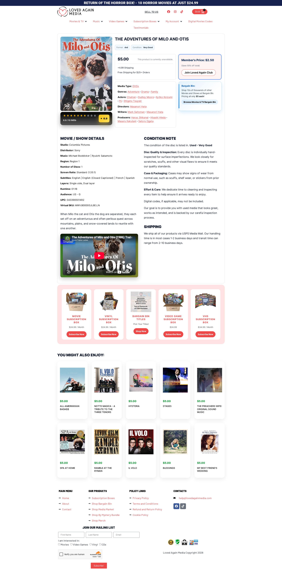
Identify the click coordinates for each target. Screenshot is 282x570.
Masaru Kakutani (127, 121)
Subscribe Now (76, 334)
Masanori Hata (138, 106)
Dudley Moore (146, 97)
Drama (145, 91)
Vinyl (95, 544)
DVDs (136, 86)
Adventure (133, 91)
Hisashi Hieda (158, 117)
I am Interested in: (69, 540)
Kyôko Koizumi (164, 97)
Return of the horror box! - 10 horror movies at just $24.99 (141, 3)
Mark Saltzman (136, 111)
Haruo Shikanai (139, 117)
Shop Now (141, 331)
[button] (78, 21)
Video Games (80, 544)
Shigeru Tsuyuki (133, 100)
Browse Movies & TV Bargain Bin (200, 102)
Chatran (131, 97)
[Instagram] (175, 12)
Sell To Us (151, 11)
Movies (65, 544)
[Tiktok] (182, 12)
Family (154, 91)
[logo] (75, 12)
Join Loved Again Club (198, 72)
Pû (120, 100)
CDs (104, 544)
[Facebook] (169, 12)
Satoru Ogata (145, 121)
